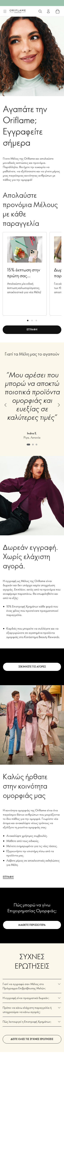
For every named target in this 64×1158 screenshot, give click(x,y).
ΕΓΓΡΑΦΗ (32, 329)
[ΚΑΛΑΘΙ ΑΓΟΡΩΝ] (57, 11)
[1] (27, 320)
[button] (5, 405)
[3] (36, 320)
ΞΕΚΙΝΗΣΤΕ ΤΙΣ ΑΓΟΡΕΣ (32, 666)
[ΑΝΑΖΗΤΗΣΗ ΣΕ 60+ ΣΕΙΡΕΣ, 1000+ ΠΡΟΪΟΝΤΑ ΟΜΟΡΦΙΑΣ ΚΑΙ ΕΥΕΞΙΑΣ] (40, 11)
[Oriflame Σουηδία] (17, 11)
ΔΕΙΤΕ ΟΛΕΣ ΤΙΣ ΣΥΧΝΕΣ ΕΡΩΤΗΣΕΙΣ (32, 1039)
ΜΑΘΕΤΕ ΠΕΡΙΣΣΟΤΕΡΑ (32, 925)
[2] (32, 320)
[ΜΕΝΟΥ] (5, 11)
